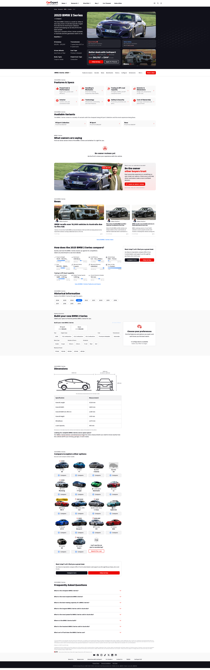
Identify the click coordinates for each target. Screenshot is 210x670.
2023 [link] (74, 9)
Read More (57, 36)
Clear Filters (117, 322)
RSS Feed (115, 663)
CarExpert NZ (138, 659)
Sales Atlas (118, 3)
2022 (86, 300)
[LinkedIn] (112, 655)
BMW (65, 9)
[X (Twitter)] (109, 655)
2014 (79, 303)
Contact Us (119, 659)
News (63, 3)
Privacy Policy (96, 663)
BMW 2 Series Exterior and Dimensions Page (71, 435)
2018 (115, 300)
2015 (71, 303)
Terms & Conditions (106, 663)
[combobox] (68, 72)
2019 (107, 300)
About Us (70, 659)
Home (55, 9)
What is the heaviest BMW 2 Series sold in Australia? (72, 626)
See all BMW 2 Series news (105, 239)
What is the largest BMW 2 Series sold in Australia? (71, 608)
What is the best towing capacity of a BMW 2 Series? (71, 602)
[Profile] (161, 3)
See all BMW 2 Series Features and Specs (88, 284)
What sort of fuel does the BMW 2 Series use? (69, 632)
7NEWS (128, 659)
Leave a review (130, 45)
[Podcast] (116, 655)
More (140, 72)
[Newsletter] (154, 3)
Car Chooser (107, 3)
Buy (96, 3)
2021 (93, 300)
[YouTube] (94, 655)
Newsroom (80, 659)
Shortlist (86, 3)
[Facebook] (98, 655)
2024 (72, 300)
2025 (64, 300)
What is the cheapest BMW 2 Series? (66, 590)
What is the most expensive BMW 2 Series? (68, 596)
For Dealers (109, 659)
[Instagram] (101, 655)
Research (74, 3)
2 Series (70, 9)
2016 (64, 303)
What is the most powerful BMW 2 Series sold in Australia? (74, 614)
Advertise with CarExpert (95, 659)
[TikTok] (105, 655)
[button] (139, 57)
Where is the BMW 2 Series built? (65, 620)
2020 (100, 300)
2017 (57, 303)
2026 (57, 300)
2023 (79, 300)
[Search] (157, 3)
